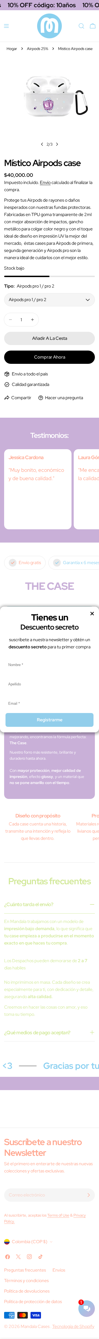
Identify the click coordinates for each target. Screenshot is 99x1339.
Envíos (59, 1270)
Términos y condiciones (26, 1280)
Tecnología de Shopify (73, 1326)
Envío (45, 182)
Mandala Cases (35, 1326)
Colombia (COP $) (29, 1242)
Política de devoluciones (27, 1291)
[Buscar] (81, 25)
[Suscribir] (88, 1195)
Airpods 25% (37, 48)
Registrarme (49, 720)
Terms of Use (58, 1215)
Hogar (12, 48)
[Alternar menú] (6, 25)
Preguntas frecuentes (25, 1270)
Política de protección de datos (33, 1301)
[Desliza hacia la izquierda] (42, 144)
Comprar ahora (49, 357)
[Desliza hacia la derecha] (57, 144)
